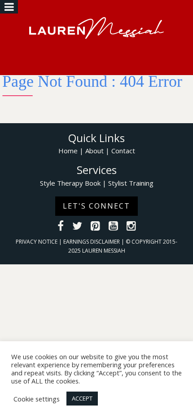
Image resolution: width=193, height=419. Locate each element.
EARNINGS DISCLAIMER (92, 241)
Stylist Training (131, 182)
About (94, 150)
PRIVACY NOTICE (37, 241)
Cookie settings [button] (36, 399)
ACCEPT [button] (82, 398)
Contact (123, 150)
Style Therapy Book (70, 182)
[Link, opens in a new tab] (60, 227)
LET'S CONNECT (96, 206)
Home (68, 150)
